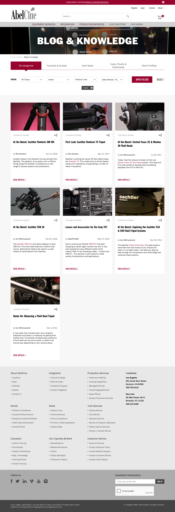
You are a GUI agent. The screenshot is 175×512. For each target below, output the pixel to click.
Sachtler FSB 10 (24, 244)
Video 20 (133, 245)
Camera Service (95, 410)
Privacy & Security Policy (99, 447)
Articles (19, 57)
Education (16, 438)
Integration (67, 24)
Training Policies (19, 459)
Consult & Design (58, 378)
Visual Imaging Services (99, 390)
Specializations (57, 443)
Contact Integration (59, 390)
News (14, 382)
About (160, 8)
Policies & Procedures (21, 410)
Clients (53, 451)
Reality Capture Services (97, 2)
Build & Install (57, 382)
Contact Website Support (99, 451)
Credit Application (67, 423)
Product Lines (56, 410)
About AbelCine (19, 373)
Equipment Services (43, 24)
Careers (15, 390)
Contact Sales (56, 427)
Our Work (137, 24)
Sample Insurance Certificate (24, 418)
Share (55, 135)
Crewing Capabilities (98, 382)
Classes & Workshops (21, 451)
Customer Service (97, 438)
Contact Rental (18, 427)
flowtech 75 (74, 161)
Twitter (17, 481)
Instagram (46, 481)
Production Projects (59, 459)
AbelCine (24, 13)
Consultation (17, 447)
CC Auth (54, 423)
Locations (16, 378)
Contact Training (19, 464)
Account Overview (96, 443)
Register (134, 8)
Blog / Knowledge (20, 455)
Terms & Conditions (59, 418)
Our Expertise (117, 24)
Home (13, 57)
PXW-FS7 (92, 244)
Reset (160, 79)
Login (143, 8)
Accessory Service (96, 418)
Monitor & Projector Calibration (102, 423)
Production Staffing (97, 378)
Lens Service (94, 414)
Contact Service (104, 431)
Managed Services (97, 386)
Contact (152, 8)
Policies (92, 431)
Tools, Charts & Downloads (118, 66)
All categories (26, 65)
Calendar (16, 386)
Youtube (39, 481)
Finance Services (58, 414)
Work (69, 438)
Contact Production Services (101, 398)
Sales (52, 405)
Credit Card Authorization (23, 423)
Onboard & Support (59, 386)
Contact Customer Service (100, 455)
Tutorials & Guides (57, 65)
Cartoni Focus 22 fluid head (130, 162)
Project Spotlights (58, 455)
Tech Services (95, 405)
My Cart (162, 16)
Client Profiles (149, 65)
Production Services (91, 24)
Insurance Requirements (22, 414)
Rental (14, 405)
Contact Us (16, 394)
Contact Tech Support (98, 459)
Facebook (11, 481)
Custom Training (19, 443)
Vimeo (32, 481)
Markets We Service (59, 447)
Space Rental (94, 394)
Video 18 (143, 245)
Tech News (87, 65)
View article (19, 180)
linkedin (25, 481)
